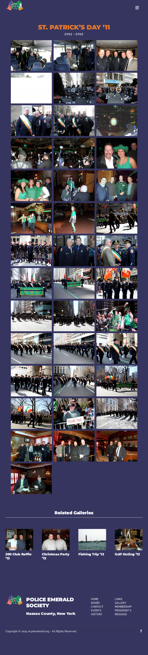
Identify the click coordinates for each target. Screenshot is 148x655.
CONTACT (97, 606)
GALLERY (120, 602)
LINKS (119, 599)
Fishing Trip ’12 (91, 554)
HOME (94, 599)
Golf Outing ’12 (127, 554)
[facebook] (141, 631)
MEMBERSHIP (123, 606)
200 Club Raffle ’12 (18, 556)
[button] (8, 545)
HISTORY (96, 614)
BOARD (95, 602)
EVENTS (96, 610)
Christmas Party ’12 (55, 556)
